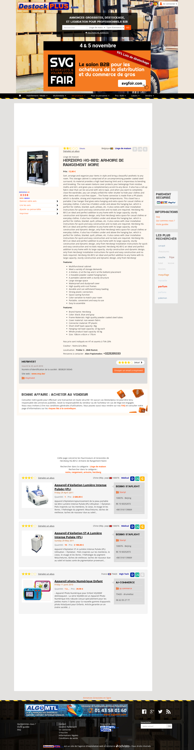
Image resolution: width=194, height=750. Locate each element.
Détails (82, 148)
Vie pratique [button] (78, 95)
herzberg (96, 472)
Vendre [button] (149, 95)
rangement (77, 472)
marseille (162, 280)
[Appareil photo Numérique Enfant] (37, 590)
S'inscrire (63, 732)
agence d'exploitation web (91, 746)
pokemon (162, 298)
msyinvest (29, 361)
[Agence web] (123, 746)
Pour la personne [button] (99, 95)
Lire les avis (25, 205)
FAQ (123, 405)
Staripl (123, 492)
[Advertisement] (83, 126)
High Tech (124, 574)
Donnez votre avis (28, 201)
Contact (62, 724)
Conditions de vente (68, 738)
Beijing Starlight (128, 486)
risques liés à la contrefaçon (62, 408)
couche (161, 257)
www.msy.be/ (38, 373)
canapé (161, 245)
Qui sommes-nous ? (165, 220)
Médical (125, 477)
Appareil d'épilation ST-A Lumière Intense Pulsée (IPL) (78, 535)
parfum (162, 286)
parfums (162, 292)
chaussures (163, 251)
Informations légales (68, 735)
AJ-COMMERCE (125, 582)
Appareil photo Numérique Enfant (79, 581)
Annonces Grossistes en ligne (97, 697)
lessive (171, 263)
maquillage (163, 274)
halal (160, 263)
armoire (87, 472)
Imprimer (24, 213)
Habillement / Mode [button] (36, 95)
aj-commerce (126, 588)
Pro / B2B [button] (119, 95)
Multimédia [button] (59, 95)
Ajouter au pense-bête (30, 209)
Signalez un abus (71, 151)
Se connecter (65, 729)
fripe (171, 257)
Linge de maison (123, 148)
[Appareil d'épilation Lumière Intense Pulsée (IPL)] (37, 494)
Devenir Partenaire (68, 726)
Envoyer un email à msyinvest (128, 370)
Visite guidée (162, 224)
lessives (162, 269)
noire (67, 472)
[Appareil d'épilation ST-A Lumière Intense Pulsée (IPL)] (37, 543)
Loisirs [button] (134, 95)
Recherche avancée (98, 32)
